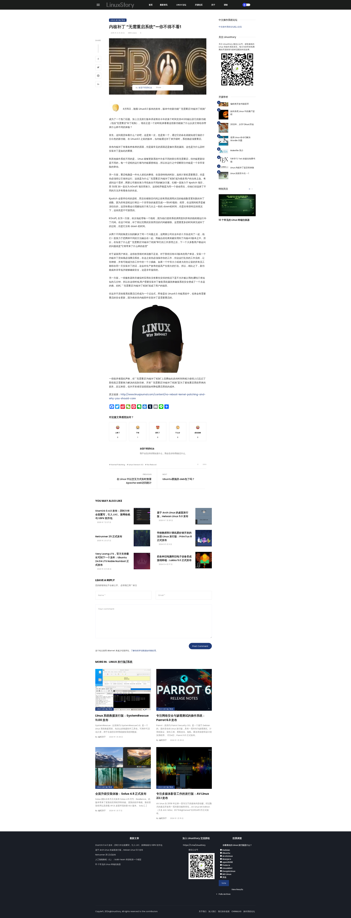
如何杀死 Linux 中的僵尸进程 (242, 113)
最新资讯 (164, 4)
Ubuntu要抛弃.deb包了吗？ (178, 479)
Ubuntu (226, 853)
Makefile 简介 (236, 150)
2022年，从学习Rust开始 (242, 124)
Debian (226, 850)
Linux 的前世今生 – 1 (239, 173)
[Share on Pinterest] (98, 76)
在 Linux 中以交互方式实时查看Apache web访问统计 (134, 480)
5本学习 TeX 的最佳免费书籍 (242, 160)
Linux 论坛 (181, 4)
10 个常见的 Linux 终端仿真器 (234, 220)
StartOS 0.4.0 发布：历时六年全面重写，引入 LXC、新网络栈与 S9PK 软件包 (112, 514)
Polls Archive (224, 894)
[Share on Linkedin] (98, 84)
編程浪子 (102, 736)
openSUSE (227, 862)
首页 (151, 4)
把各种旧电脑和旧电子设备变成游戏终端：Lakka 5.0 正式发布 (174, 558)
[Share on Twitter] (98, 67)
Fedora (226, 865)
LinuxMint (227, 868)
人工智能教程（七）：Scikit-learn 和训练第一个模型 (118, 859)
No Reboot (151, 464)
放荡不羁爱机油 (145, 87)
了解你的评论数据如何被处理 (143, 650)
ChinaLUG (236, 911)
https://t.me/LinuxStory (194, 845)
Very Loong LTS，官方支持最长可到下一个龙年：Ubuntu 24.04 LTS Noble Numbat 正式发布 (112, 559)
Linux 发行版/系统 (118, 20)
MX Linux (226, 874)
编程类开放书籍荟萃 (239, 103)
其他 (224, 877)
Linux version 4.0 (136, 464)
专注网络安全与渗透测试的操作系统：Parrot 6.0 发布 (180, 718)
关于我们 (202, 911)
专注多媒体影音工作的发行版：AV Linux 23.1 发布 (182, 796)
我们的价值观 (224, 911)
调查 (226, 4)
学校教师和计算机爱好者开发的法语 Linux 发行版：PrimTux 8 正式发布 (174, 536)
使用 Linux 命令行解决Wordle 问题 (240, 139)
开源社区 (199, 4)
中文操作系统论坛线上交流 (230, 26)
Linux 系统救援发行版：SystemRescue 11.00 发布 (122, 718)
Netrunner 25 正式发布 (108, 536)
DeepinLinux (228, 871)
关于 (213, 4)
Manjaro (226, 859)
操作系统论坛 (249, 911)
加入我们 (212, 911)
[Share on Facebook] (98, 59)
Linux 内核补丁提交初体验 (242, 167)
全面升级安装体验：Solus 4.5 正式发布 (120, 794)
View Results (237, 889)
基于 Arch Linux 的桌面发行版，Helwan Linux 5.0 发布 (172, 514)
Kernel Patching (118, 464)
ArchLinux (227, 856)
